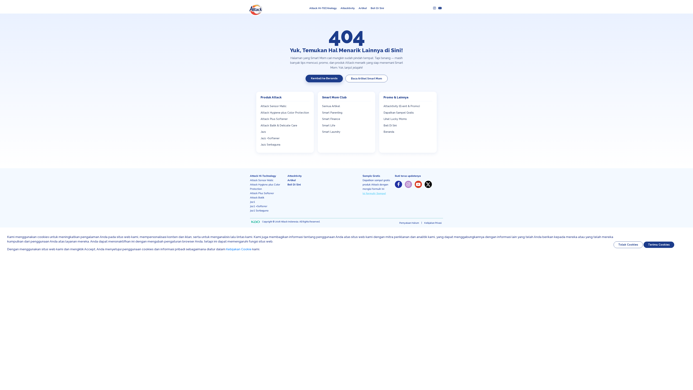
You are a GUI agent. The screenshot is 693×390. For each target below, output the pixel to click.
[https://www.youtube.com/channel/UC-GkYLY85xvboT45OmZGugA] (418, 184)
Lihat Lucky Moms (395, 119)
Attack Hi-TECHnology (323, 8)
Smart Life (328, 125)
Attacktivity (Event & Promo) (401, 106)
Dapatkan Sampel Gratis (398, 112)
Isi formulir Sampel (374, 193)
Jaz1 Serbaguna (270, 144)
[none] (255, 222)
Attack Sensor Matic (274, 106)
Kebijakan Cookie (239, 249)
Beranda (388, 131)
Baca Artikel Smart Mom (366, 78)
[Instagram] (434, 8)
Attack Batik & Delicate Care (279, 125)
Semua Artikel (331, 106)
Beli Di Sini (377, 8)
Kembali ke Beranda (324, 78)
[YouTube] (440, 8)
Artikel (363, 8)
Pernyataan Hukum (409, 223)
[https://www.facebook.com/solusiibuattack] (398, 184)
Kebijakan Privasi (433, 223)
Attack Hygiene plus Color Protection (285, 112)
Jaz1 (263, 131)
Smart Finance (331, 119)
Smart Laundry (331, 131)
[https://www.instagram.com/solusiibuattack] (408, 184)
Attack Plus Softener (274, 119)
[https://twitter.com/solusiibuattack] (428, 184)
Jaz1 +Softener (270, 138)
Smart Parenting (332, 112)
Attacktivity (348, 8)
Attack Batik (257, 197)
